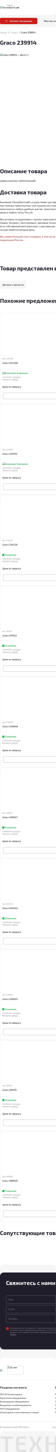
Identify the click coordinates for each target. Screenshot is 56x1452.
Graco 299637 (9, 817)
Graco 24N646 (10, 726)
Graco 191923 (9, 635)
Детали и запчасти (13, 284)
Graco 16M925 (10, 1180)
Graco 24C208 (10, 362)
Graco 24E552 (9, 453)
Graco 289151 (9, 1089)
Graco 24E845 (10, 998)
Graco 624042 (10, 908)
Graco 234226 (9, 544)
